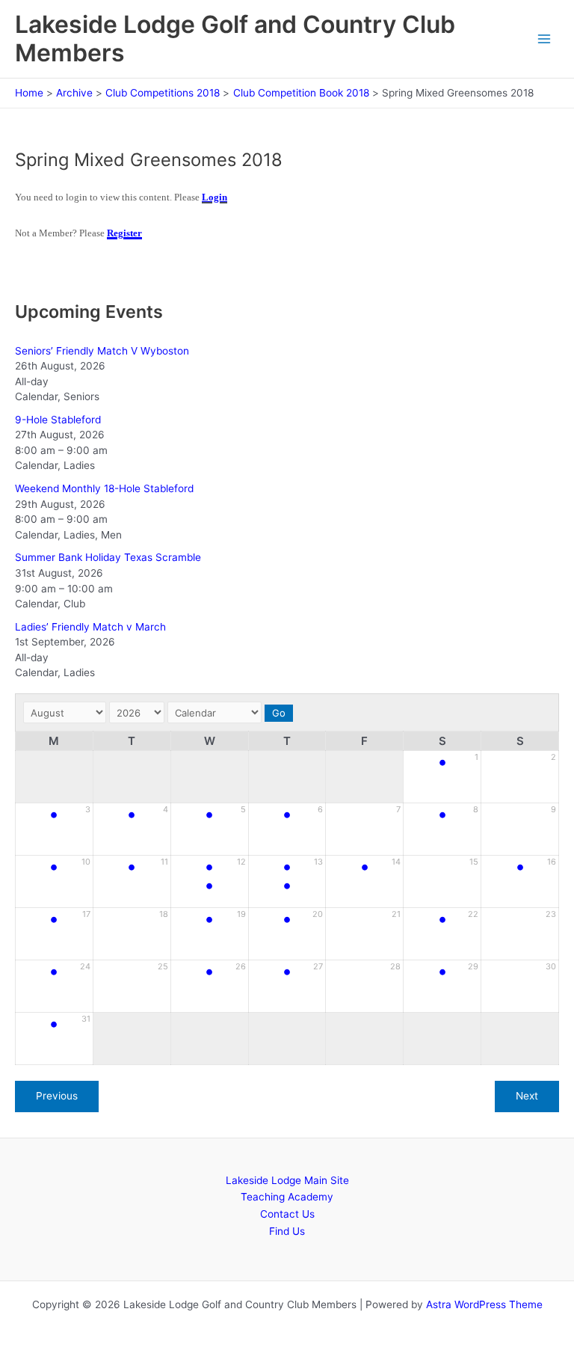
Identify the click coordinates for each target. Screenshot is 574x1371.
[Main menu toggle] (544, 39)
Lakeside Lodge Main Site (287, 1180)
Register (124, 233)
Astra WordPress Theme (484, 1304)
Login (214, 197)
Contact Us (287, 1214)
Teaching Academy (287, 1197)
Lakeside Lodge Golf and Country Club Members (235, 38)
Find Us (287, 1231)
